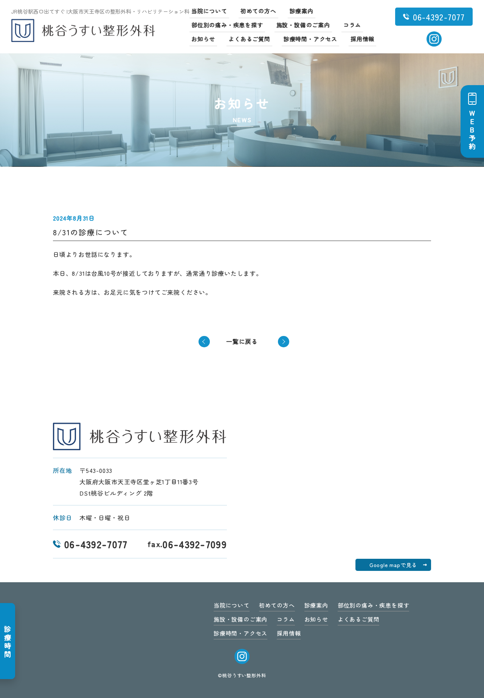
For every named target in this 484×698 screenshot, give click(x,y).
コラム (352, 25)
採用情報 (362, 39)
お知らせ (203, 39)
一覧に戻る (242, 341)
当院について (209, 11)
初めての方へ (258, 11)
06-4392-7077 (96, 544)
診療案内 (301, 11)
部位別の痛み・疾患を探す (227, 25)
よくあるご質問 (249, 39)
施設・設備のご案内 (303, 25)
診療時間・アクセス (310, 39)
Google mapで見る (393, 565)
